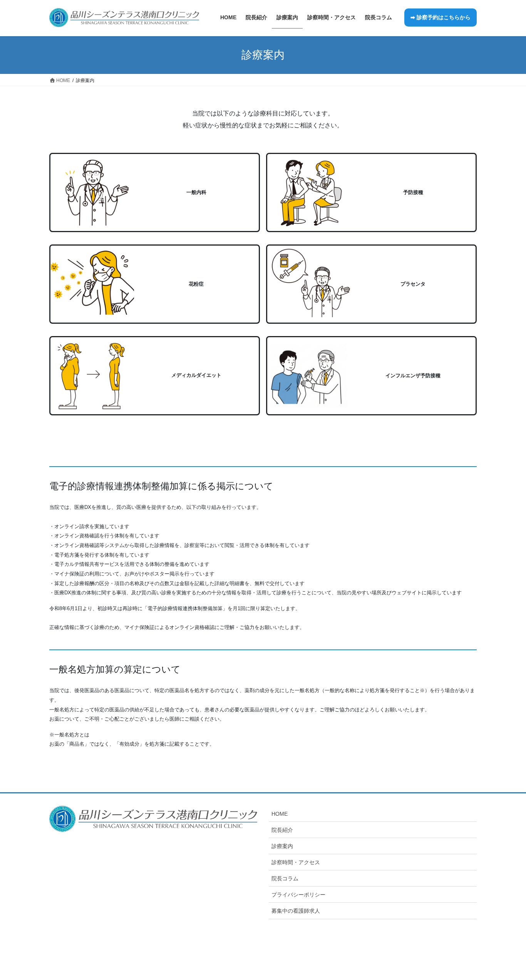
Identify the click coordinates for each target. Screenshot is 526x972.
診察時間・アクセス (295, 862)
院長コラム (284, 878)
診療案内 (282, 846)
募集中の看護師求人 (295, 911)
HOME (279, 814)
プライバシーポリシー (298, 895)
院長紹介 (282, 830)
